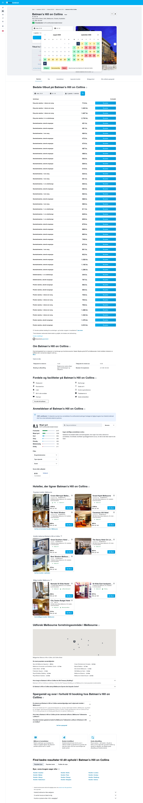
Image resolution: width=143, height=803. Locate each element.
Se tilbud (69, 508)
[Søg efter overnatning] (3, 11)
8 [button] (64, 48)
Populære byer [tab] (38, 764)
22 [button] (65, 55)
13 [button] (57, 52)
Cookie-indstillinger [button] (38, 336)
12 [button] (53, 52)
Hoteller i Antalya (93, 775)
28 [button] (61, 59)
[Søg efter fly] (3, 7)
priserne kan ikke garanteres (65, 787)
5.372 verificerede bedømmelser (52, 23)
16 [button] (69, 52)
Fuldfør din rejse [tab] (63, 764)
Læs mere (80, 330)
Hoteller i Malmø (37, 775)
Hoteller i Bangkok (66, 779)
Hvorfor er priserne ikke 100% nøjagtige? (46, 798)
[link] (46, 529)
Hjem (33, 9)
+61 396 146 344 (37, 20)
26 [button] (53, 59)
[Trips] (3, 26)
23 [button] (69, 55)
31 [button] (45, 63)
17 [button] (45, 55)
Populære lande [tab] (50, 764)
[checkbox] (41, 474)
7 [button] (60, 48)
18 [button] (49, 55)
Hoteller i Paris (65, 775)
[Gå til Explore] (3, 21)
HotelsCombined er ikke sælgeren (44, 792)
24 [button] (45, 59)
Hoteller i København (39, 779)
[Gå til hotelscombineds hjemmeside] (12, 2)
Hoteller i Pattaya (65, 777)
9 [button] (68, 48)
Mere (34, 354)
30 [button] (69, 59)
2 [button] (68, 44)
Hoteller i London (93, 772)
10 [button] (45, 52)
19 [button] (53, 55)
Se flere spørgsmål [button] (62, 725)
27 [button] (57, 59)
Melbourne (58, 9)
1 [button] (64, 44)
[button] (3, 2)
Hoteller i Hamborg (94, 777)
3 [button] (86, 44)
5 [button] (94, 44)
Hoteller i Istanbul (38, 772)
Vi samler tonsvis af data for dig (43, 795)
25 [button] (49, 59)
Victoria (48, 9)
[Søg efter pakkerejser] (3, 18)
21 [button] (61, 55)
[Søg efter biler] (3, 14)
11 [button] (49, 52)
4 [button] (90, 44)
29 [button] (65, 59)
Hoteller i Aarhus (93, 779)
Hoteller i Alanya (37, 777)
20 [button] (57, 55)
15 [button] (65, 52)
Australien (39, 9)
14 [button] (61, 52)
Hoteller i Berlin (65, 772)
